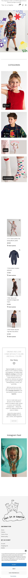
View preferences (14, 573)
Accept (14, 564)
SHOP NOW (14, 421)
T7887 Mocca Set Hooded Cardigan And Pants (13, 300)
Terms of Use (4, 534)
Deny (14, 568)
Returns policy (4, 536)
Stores (2, 530)
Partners (3, 532)
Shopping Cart (4, 545)
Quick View (19, 220)
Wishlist (3, 548)
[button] (26, 551)
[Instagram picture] (3, 483)
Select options (12, 245)
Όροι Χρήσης (13, 576)
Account (3, 543)
